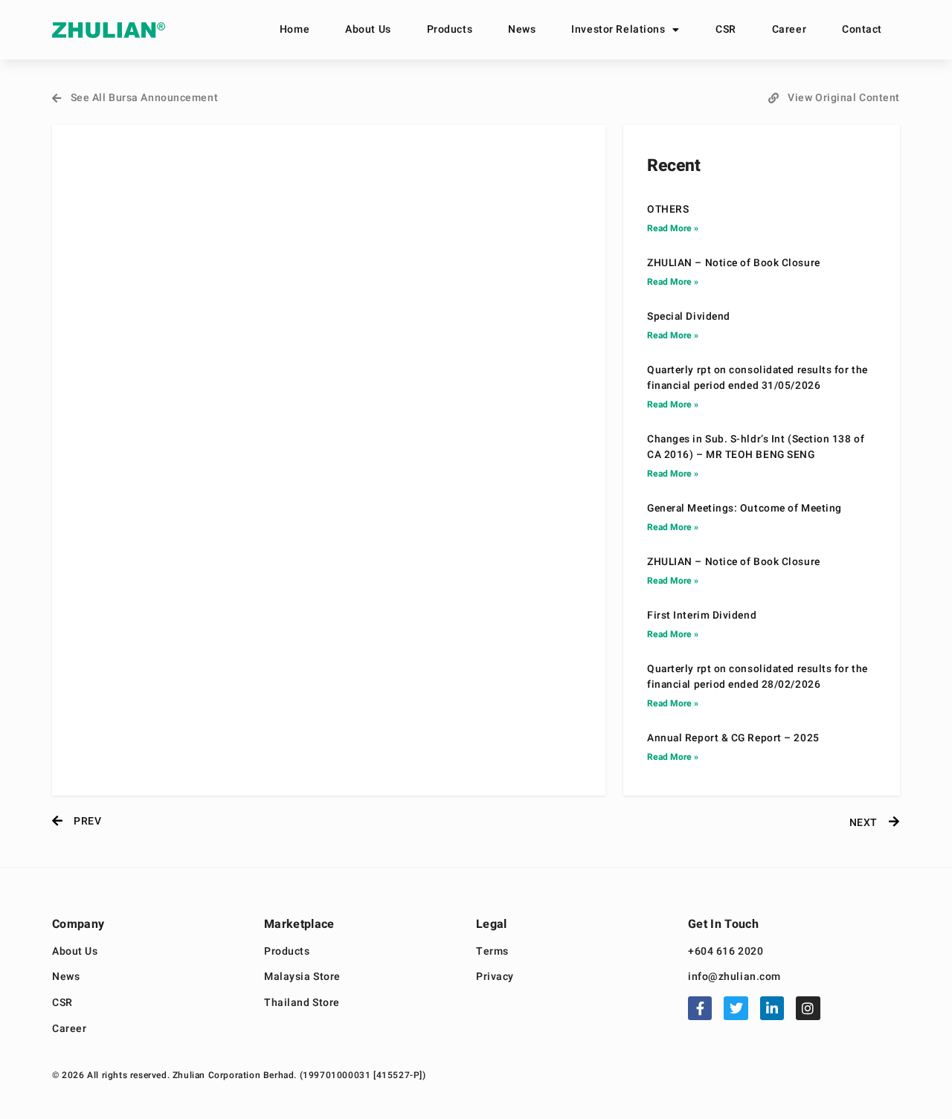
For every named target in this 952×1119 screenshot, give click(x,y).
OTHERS (668, 209)
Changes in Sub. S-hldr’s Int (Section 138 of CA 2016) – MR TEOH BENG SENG (755, 447)
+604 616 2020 (725, 952)
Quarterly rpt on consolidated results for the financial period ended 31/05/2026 (757, 378)
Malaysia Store (302, 977)
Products (449, 29)
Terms (492, 952)
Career (789, 29)
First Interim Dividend (701, 615)
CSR (725, 29)
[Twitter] (735, 1008)
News (522, 29)
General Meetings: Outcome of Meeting (744, 508)
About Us (367, 29)
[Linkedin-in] (772, 1008)
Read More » (672, 228)
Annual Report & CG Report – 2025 (733, 738)
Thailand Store (302, 1003)
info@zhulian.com (734, 977)
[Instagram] (808, 1008)
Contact (862, 29)
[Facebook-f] (700, 1008)
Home (294, 29)
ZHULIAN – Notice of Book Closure (733, 263)
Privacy (495, 977)
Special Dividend (688, 316)
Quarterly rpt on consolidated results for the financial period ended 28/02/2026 (757, 677)
